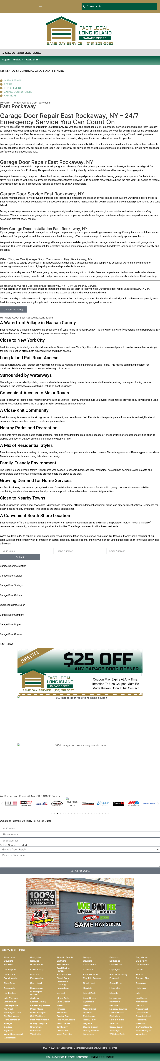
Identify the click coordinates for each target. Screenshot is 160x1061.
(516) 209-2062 (102, 1056)
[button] (40, 5)
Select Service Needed (13, 845)
